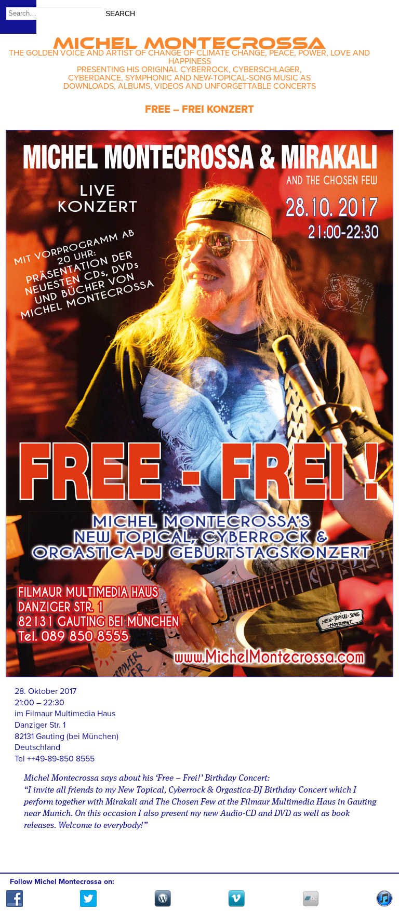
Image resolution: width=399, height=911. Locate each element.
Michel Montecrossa (189, 39)
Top (378, 873)
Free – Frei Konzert (199, 109)
